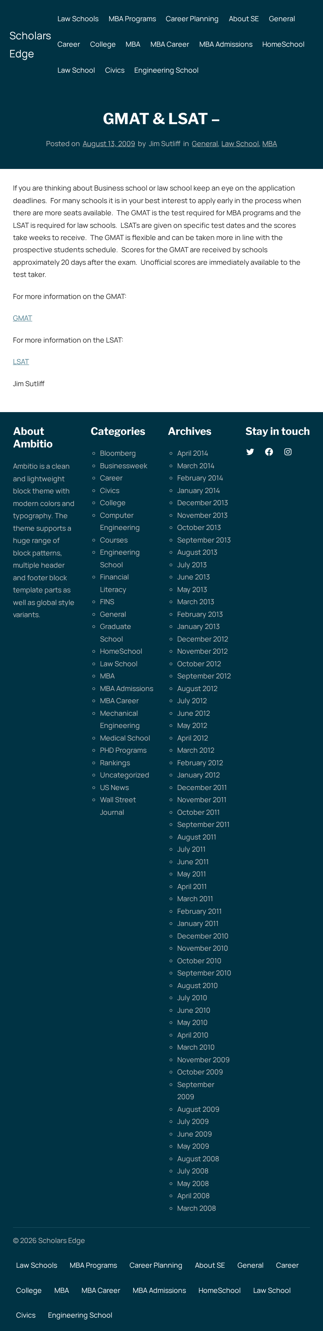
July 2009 (193, 1121)
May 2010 (192, 1022)
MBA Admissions (126, 688)
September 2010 (204, 972)
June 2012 (193, 713)
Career (111, 477)
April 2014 (192, 453)
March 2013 (195, 601)
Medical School (125, 737)
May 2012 (192, 725)
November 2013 (202, 515)
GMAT (22, 318)
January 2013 (198, 626)
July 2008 (192, 1170)
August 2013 (197, 552)
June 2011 (193, 861)
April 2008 (193, 1195)
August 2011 (196, 837)
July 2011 (191, 849)
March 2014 (196, 465)
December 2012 (202, 639)
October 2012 (199, 663)
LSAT (21, 361)
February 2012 (200, 762)
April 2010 (192, 1035)
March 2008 (196, 1208)
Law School (240, 143)
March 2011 (195, 898)
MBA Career (119, 700)
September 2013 (204, 539)
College (113, 502)
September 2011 (203, 824)
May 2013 (192, 589)
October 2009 (200, 1071)
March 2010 (196, 1047)
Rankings (115, 762)
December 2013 (202, 502)
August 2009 (198, 1109)
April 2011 (192, 886)
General (205, 143)
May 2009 (193, 1146)
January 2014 (198, 490)
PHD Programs (123, 750)
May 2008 (193, 1183)
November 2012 (202, 651)
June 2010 (193, 1010)
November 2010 (202, 948)
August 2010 (197, 985)
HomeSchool (121, 651)
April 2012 (192, 737)
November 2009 (203, 1059)
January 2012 (198, 774)
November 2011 (201, 799)
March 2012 (195, 750)
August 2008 (198, 1158)
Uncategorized (124, 774)
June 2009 (194, 1133)
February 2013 (200, 614)
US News (114, 787)
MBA (269, 143)
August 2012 (197, 688)
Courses (114, 539)
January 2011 (198, 923)
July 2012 (192, 700)
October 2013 (199, 527)
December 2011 (202, 787)
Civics (109, 490)
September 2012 (204, 675)
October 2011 (198, 812)
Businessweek (123, 465)
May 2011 (191, 873)
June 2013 (193, 576)
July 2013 (192, 564)
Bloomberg (118, 453)
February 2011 (199, 911)
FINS (107, 601)
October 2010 (199, 960)
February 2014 (200, 477)
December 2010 (202, 935)
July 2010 (192, 997)
